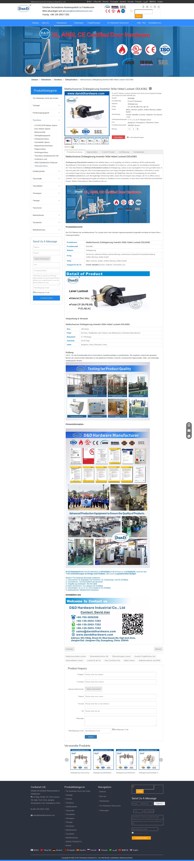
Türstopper (37, 193)
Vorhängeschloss (41, 152)
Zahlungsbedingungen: (119, 119)
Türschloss (37, 120)
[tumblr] (143, 7)
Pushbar (69, 799)
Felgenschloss (40, 149)
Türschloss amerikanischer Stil (46, 156)
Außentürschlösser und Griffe (149, 660)
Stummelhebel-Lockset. (74, 660)
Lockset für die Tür (94, 660)
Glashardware (38, 215)
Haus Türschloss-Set (112, 660)
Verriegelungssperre (42, 135)
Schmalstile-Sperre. (42, 142)
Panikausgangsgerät (41, 113)
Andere (68, 845)
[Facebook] (154, 7)
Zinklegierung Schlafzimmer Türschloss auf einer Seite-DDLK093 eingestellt (105, 773)
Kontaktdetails (139, 152)
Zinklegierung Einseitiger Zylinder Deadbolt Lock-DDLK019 (127, 773)
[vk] (158, 7)
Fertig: (114, 106)
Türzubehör (37, 222)
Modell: (114, 98)
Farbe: (114, 109)
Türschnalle (37, 178)
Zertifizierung (124, 152)
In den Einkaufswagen (136, 137)
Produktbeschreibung (74, 152)
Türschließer (37, 186)
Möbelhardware (39, 230)
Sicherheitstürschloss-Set (99, 656)
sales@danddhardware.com (44, 815)
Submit (90, 737)
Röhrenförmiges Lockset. (121, 656)
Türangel (36, 105)
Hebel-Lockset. (129, 660)
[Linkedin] (147, 7)
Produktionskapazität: (119, 125)
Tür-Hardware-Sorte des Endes (45, 98)
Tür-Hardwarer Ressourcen (110, 806)
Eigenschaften (92, 152)
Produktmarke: (116, 101)
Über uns (102, 796)
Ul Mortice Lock (40, 159)
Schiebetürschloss (41, 139)
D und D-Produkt (108, 152)
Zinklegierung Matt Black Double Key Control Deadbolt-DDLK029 (82, 773)
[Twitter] (151, 7)
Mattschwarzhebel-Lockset (76, 656)
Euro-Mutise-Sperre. (42, 129)
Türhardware (104, 801)
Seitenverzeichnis (126, 858)
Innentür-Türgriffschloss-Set (145, 656)
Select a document (93, 689)
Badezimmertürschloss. (43, 145)
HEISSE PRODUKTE (74, 842)
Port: (113, 122)
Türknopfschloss (41, 166)
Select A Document (42, 259)
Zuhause (102, 791)
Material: (115, 103)
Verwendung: (116, 114)
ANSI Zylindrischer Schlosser (45, 162)
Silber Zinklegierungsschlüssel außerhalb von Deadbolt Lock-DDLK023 (150, 773)
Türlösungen (104, 810)
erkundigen (118, 137)
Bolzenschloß (39, 132)
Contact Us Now (46, 298)
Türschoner (37, 208)
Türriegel (36, 200)
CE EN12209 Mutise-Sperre (45, 125)
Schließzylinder (39, 171)
